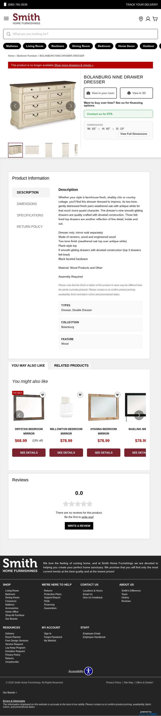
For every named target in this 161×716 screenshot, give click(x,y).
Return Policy (30, 226)
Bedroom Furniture (27, 55)
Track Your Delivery (142, 4)
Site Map (128, 682)
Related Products (71, 365)
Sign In (47, 633)
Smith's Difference (131, 590)
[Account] (148, 19)
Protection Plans (52, 594)
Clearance (10, 601)
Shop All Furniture (14, 615)
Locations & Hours (92, 590)
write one (87, 517)
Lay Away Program (15, 647)
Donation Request (15, 651)
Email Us (87, 594)
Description (28, 192)
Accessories (11, 608)
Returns (48, 590)
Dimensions (27, 204)
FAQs (47, 601)
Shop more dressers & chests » (73, 65)
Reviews (126, 601)
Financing (49, 604)
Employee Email (91, 633)
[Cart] (155, 19)
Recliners (57, 46)
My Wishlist (50, 640)
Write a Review (79, 525)
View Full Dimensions (133, 134)
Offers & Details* (145, 682)
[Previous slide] (19, 415)
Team (124, 594)
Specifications (30, 215)
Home (11, 55)
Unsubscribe (12, 661)
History (125, 597)
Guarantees (50, 608)
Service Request (14, 644)
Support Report (52, 597)
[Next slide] (139, 415)
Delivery (9, 633)
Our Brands (11, 618)
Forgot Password (53, 637)
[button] (6, 19)
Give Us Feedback (92, 597)
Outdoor (148, 46)
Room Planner (13, 637)
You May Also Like (28, 365)
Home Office (11, 611)
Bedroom (104, 46)
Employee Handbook (94, 637)
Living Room (34, 46)
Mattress (12, 46)
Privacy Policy (12, 654)
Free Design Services (16, 640)
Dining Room (81, 46)
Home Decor (126, 46)
